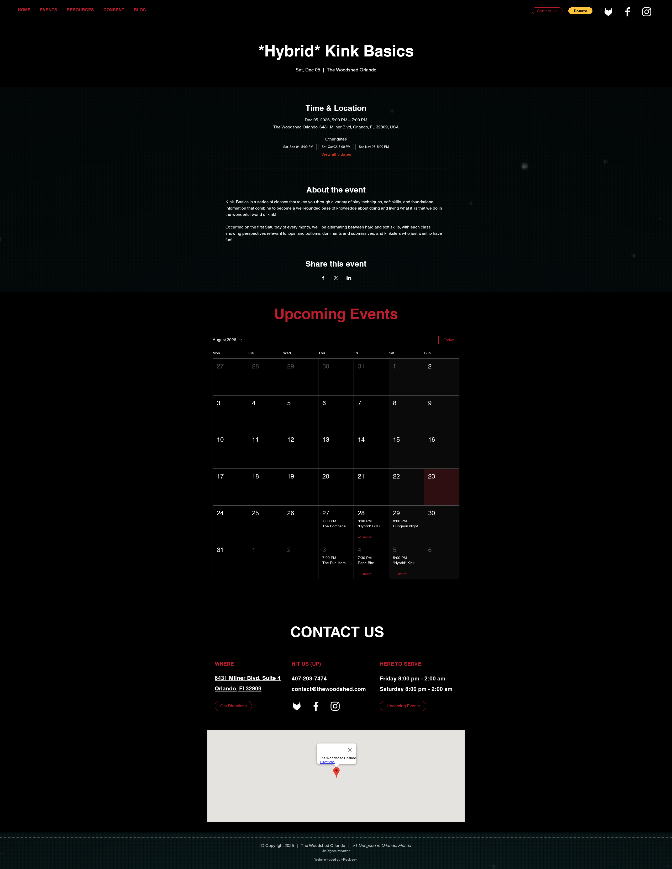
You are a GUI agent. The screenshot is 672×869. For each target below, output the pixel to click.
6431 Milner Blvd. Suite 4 (248, 678)
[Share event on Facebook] (323, 278)
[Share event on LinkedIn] (348, 278)
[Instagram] (646, 11)
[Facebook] (627, 11)
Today (449, 340)
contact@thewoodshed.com (329, 689)
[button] (580, 10)
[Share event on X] (336, 278)
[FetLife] (608, 11)
